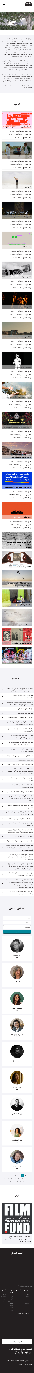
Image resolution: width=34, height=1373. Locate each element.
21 (10, 1181)
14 (11, 1178)
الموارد (27, 1303)
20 (13, 1181)
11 (22, 1178)
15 (8, 1178)
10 (25, 1178)
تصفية (17, 932)
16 (5, 1178)
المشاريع (4, 1294)
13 (15, 1178)
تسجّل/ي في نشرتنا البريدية (17, 1342)
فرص (12, 1310)
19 (17, 1181)
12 (18, 1178)
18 (20, 1181)
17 (23, 1181)
